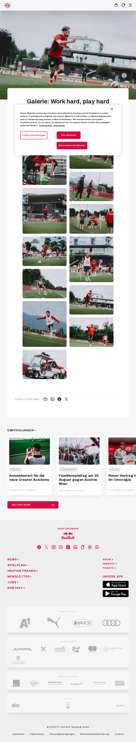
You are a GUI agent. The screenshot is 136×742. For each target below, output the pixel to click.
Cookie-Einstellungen (33, 135)
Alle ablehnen (68, 135)
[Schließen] (112, 109)
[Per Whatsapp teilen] (52, 399)
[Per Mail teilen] (45, 399)
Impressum (59, 125)
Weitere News (21, 505)
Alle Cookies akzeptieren (72, 145)
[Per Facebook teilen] (59, 399)
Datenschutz (46, 125)
